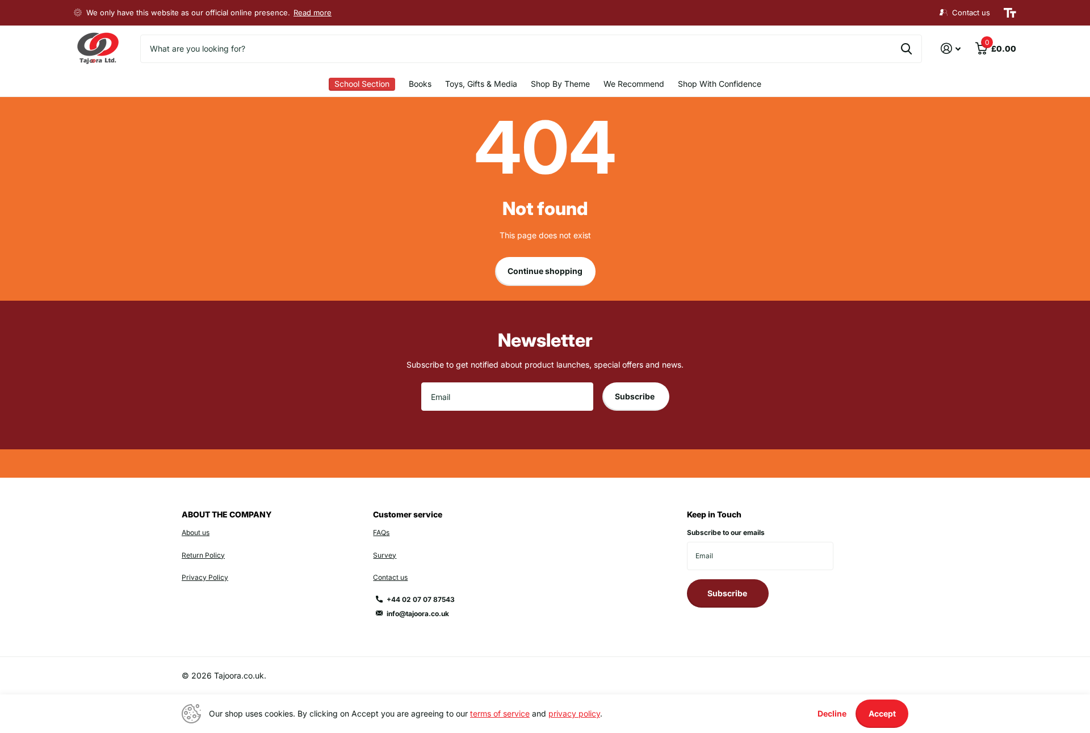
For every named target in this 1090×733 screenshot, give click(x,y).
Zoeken (906, 49)
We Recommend (633, 84)
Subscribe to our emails (726, 532)
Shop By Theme (560, 84)
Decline (832, 713)
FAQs (381, 532)
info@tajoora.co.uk (418, 613)
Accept (882, 713)
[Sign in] (950, 48)
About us (195, 532)
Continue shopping (545, 271)
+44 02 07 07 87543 (421, 599)
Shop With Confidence (719, 84)
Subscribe (635, 396)
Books (420, 84)
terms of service (500, 713)
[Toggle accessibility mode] (1010, 13)
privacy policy (574, 713)
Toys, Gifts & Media (481, 84)
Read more (313, 12)
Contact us (390, 577)
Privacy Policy (205, 577)
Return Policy (203, 555)
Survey (384, 555)
